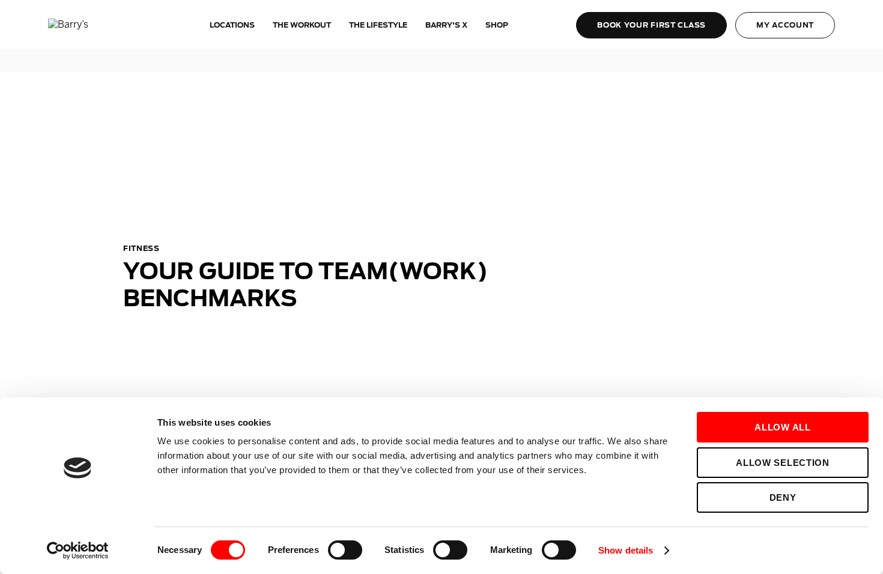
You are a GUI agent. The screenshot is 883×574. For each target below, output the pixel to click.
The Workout (302, 25)
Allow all (782, 427)
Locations (232, 25)
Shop (496, 25)
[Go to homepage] (93, 25)
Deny (783, 497)
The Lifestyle (378, 25)
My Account (785, 25)
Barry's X (446, 25)
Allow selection (783, 463)
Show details (625, 550)
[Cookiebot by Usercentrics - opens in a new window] (77, 551)
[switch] (345, 550)
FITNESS (141, 248)
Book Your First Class (651, 25)
